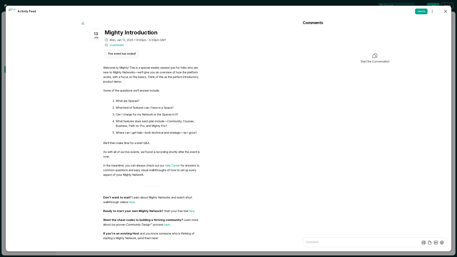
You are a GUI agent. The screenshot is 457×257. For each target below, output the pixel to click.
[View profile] (12, 11)
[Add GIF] (436, 242)
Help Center (172, 165)
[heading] (26, 11)
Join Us (421, 11)
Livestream (117, 45)
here (132, 202)
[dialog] (228, 128)
